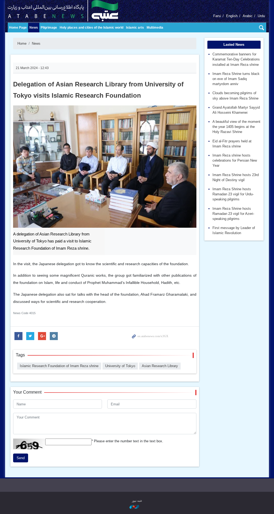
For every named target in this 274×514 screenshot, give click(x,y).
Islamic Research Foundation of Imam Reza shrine (59, 366)
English (232, 16)
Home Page (18, 27)
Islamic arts (135, 27)
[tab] (234, 44)
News (33, 27)
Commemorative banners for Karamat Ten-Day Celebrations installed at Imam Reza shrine (236, 59)
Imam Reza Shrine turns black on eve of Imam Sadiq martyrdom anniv (236, 79)
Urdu (261, 16)
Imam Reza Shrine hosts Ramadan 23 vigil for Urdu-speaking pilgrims (233, 194)
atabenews (71, 10)
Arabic (248, 16)
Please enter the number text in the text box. (127, 441)
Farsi (217, 16)
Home (21, 43)
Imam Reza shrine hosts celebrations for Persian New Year (234, 160)
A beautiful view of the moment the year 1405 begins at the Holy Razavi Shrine (236, 127)
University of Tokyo (120, 366)
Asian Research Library (160, 366)
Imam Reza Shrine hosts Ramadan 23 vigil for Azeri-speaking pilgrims (233, 214)
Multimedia (155, 27)
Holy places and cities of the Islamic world (91, 27)
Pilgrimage (49, 27)
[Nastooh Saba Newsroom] (137, 506)
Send (21, 458)
